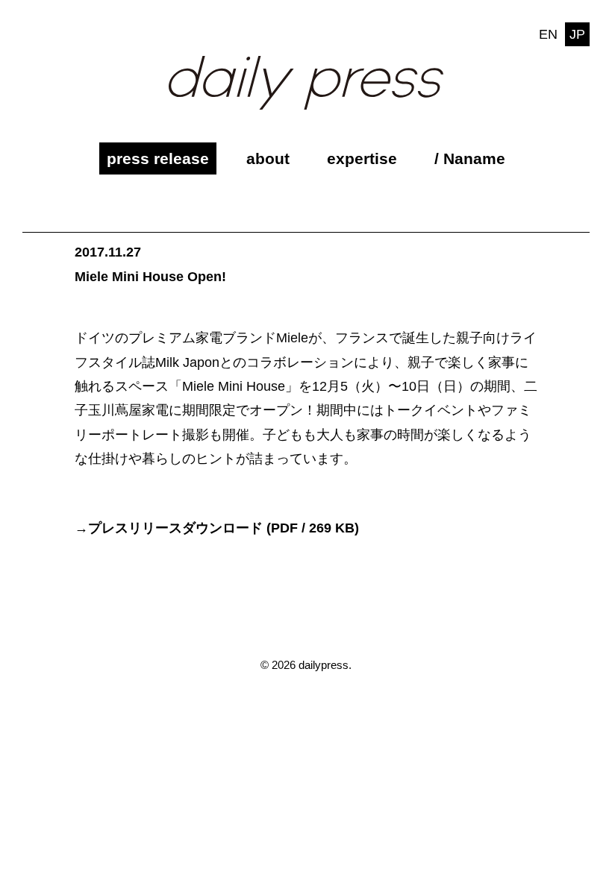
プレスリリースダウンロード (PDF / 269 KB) (223, 528)
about (268, 158)
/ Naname (469, 158)
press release (158, 158)
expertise (362, 158)
